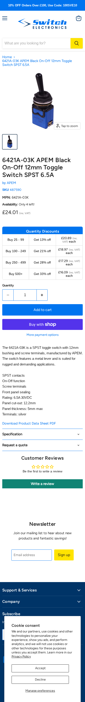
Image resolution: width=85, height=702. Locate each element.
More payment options (43, 335)
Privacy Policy (21, 656)
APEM (11, 183)
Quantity (8, 285)
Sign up (64, 555)
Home (7, 57)
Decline (40, 679)
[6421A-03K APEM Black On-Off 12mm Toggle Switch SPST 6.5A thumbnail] (9, 142)
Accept (40, 668)
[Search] (76, 43)
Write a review (42, 484)
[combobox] (36, 43)
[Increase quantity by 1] (42, 295)
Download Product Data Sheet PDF (29, 423)
